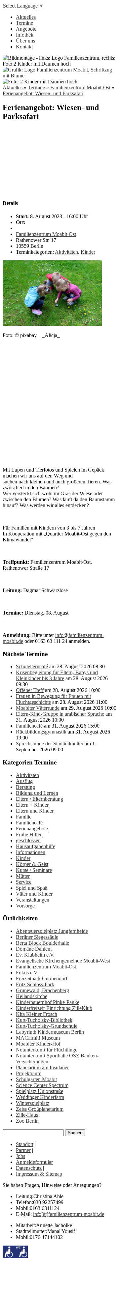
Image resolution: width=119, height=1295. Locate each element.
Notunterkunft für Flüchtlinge (46, 1049)
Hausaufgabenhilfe (35, 846)
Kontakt (24, 46)
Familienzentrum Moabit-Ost (80, 87)
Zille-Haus (27, 1115)
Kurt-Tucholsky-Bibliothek (44, 1020)
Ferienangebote (32, 828)
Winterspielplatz (32, 1103)
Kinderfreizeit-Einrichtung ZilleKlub (54, 1008)
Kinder (88, 252)
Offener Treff (30, 690)
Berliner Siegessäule (37, 937)
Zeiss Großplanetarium (39, 1109)
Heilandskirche (31, 996)
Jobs (20, 1156)
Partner (23, 1150)
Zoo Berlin (27, 1121)
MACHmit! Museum (38, 1038)
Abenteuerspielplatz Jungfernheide (52, 931)
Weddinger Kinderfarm (40, 1097)
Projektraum (28, 1073)
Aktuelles (26, 17)
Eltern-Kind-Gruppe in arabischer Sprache (60, 714)
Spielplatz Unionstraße (39, 1091)
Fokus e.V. (27, 972)
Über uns (25, 40)
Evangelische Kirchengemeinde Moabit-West (63, 961)
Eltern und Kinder (35, 811)
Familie (23, 817)
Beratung (25, 787)
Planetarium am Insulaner (42, 1067)
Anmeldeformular (34, 1162)
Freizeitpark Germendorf (41, 978)
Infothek (24, 35)
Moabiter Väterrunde (38, 708)
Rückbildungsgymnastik (41, 731)
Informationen (30, 852)
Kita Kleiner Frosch (36, 1014)
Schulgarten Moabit (36, 1079)
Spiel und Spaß (32, 888)
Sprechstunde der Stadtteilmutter (49, 743)
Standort (24, 1144)
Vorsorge (25, 905)
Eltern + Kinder (32, 805)
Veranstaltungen (32, 900)
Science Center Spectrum (42, 1085)
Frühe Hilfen (29, 834)
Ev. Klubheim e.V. (35, 955)
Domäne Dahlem (34, 949)
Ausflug (24, 781)
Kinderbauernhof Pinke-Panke (47, 1002)
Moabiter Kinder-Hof (38, 1044)
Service (23, 882)
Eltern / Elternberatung (39, 799)
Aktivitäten (66, 252)
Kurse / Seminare (34, 870)
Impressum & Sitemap (39, 1174)
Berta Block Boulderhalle (42, 943)
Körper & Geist (32, 864)
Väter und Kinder (34, 894)
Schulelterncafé (32, 666)
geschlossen (28, 840)
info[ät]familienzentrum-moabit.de (68, 1214)
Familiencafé (29, 726)
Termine (24, 23)
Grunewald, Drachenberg (42, 990)
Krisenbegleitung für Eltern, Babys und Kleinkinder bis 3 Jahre (57, 675)
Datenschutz (29, 1168)
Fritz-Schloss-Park (35, 984)
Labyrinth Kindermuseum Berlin (50, 1032)
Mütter (23, 876)
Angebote (26, 29)
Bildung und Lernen (37, 793)
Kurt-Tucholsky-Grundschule (46, 1026)
